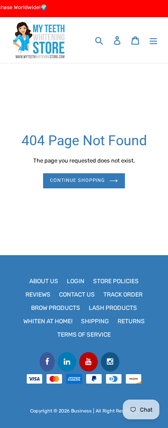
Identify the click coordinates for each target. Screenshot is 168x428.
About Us (43, 281)
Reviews (37, 294)
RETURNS (131, 321)
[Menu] (153, 40)
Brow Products (55, 308)
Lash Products (113, 308)
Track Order (123, 294)
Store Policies (116, 281)
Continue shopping (77, 180)
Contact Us (77, 294)
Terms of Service (84, 334)
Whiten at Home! (47, 321)
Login (75, 281)
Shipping (95, 321)
